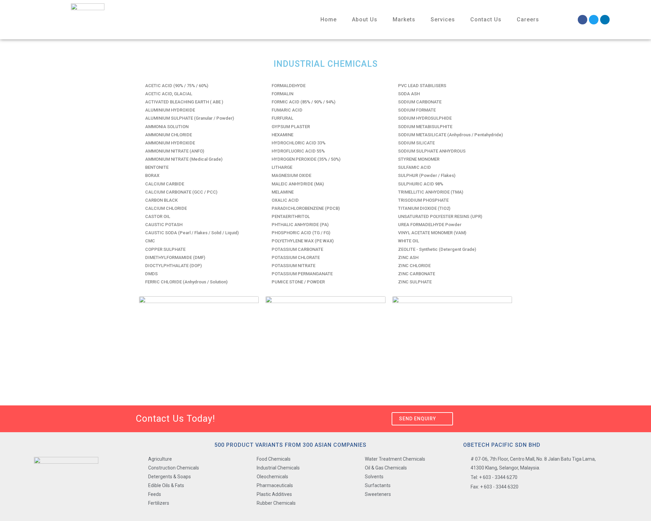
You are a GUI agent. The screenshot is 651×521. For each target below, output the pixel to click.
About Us (364, 19)
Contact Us (485, 19)
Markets (404, 19)
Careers (528, 19)
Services (443, 19)
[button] (422, 418)
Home (328, 19)
